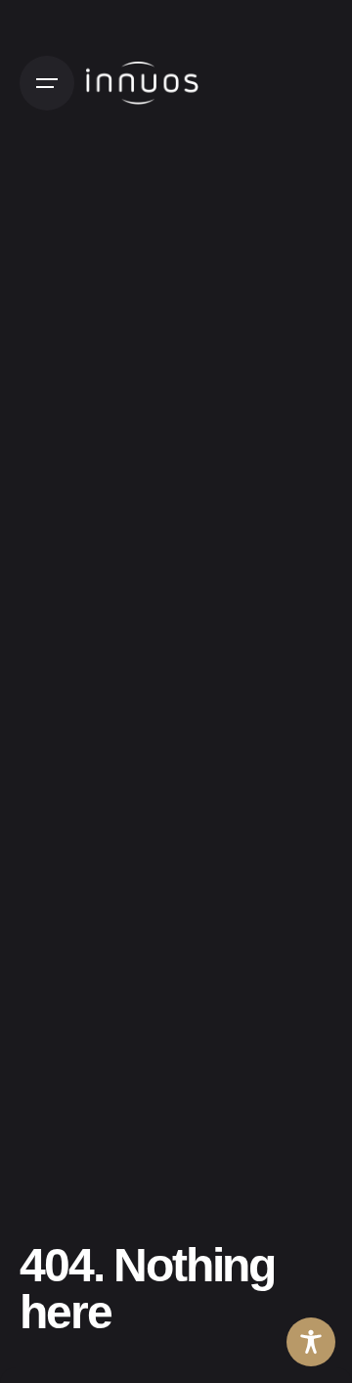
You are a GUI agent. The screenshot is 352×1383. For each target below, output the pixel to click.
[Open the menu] (47, 83)
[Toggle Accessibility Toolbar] (311, 1342)
